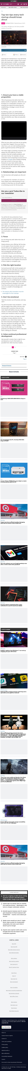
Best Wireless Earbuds (14, 993)
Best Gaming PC (14, 964)
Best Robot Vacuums (14, 1011)
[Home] (14, 1)
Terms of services (17, 204)
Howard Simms (10, 23)
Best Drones (14, 1008)
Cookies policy (5, 1047)
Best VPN (14, 943)
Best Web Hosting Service (14, 949)
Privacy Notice (19, 205)
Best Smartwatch (14, 981)
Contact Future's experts (7, 1035)
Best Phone (14, 973)
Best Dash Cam (14, 1005)
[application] (14, 130)
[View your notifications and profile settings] (18, 4)
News (3, 23)
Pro (2, 11)
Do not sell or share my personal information (12, 1062)
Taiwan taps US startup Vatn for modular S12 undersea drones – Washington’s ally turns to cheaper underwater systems (15, 905)
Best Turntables (14, 987)
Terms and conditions (7, 1041)
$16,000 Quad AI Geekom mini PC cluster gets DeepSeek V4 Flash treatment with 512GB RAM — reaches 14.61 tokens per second (15, 913)
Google (10, 159)
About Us (4, 1032)
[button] (2, 4)
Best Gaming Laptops (14, 961)
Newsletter (24, 54)
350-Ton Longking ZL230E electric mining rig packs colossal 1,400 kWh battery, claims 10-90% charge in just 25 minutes (15, 897)
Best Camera (14, 1002)
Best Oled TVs (14, 979)
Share (5, 54)
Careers (3, 1059)
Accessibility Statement (7, 1056)
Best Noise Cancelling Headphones (14, 990)
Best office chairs (13, 7)
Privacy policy (5, 1044)
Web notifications (6, 1053)
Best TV (14, 976)
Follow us (16, 54)
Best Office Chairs (14, 996)
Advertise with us (6, 1050)
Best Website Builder (14, 952)
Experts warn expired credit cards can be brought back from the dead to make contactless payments (15, 931)
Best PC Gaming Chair (14, 967)
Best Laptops (14, 958)
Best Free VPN (14, 946)
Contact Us (4, 1038)
